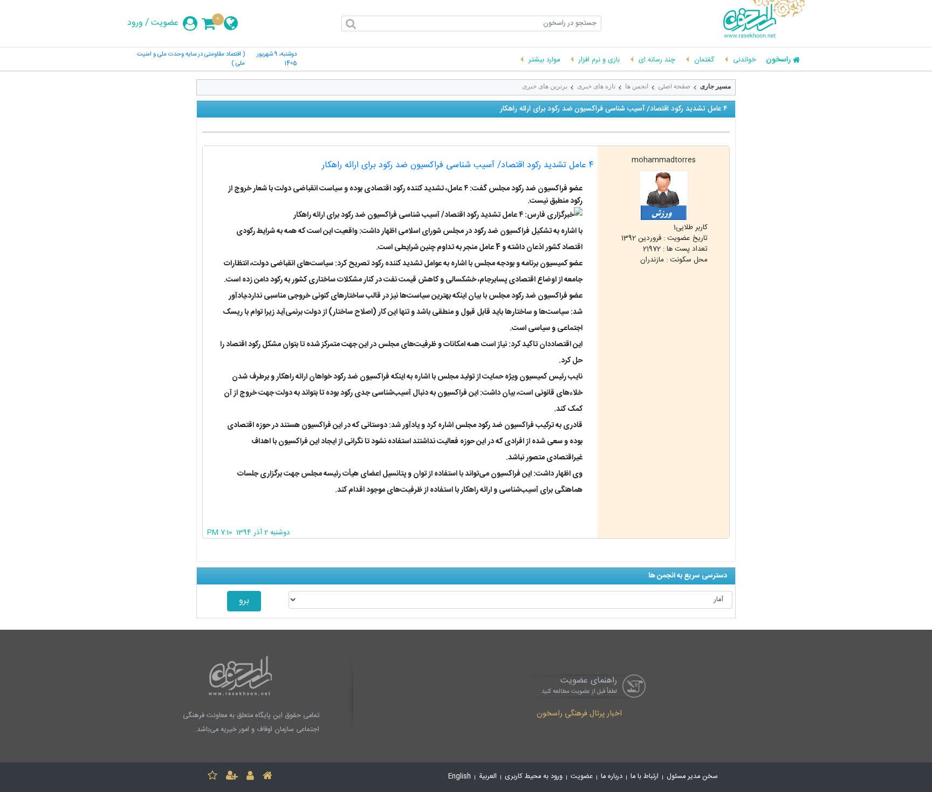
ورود (135, 23)
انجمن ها (636, 86)
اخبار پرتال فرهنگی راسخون (579, 714)
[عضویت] (232, 777)
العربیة (488, 776)
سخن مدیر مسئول (692, 776)
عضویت (165, 23)
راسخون (778, 60)
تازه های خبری (596, 86)
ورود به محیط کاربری (534, 776)
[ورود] (250, 777)
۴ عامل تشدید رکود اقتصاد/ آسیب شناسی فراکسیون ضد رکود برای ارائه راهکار (457, 165)
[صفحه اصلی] (267, 777)
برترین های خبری (544, 86)
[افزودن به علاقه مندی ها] (212, 777)
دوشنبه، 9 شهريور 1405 (277, 59)
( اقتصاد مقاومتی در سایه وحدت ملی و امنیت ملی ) (191, 59)
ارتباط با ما (645, 776)
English (459, 776)
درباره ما (611, 776)
